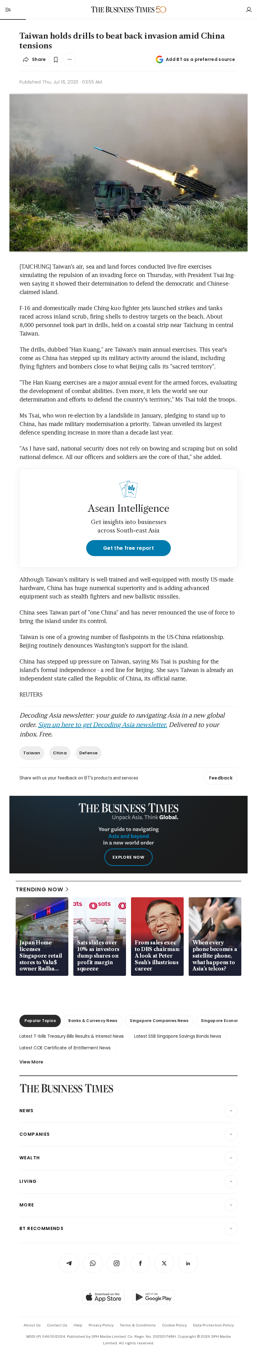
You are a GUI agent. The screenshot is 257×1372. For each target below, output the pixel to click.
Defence (88, 753)
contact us (57, 1325)
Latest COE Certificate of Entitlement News (64, 1048)
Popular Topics (40, 1020)
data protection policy (213, 1325)
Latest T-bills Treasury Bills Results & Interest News (71, 1036)
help (78, 1325)
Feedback (221, 778)
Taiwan (31, 753)
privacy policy (101, 1325)
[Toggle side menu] (8, 9)
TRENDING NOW (39, 889)
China (60, 753)
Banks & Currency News (92, 1020)
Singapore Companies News (159, 1020)
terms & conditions (138, 1325)
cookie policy (174, 1325)
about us (32, 1325)
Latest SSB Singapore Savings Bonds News (177, 1036)
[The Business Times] (123, 9)
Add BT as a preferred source (200, 59)
